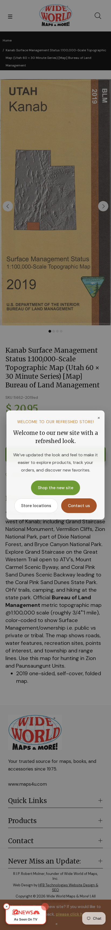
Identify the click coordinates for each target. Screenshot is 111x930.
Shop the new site (55, 488)
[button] (25, 915)
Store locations (36, 505)
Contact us (79, 505)
